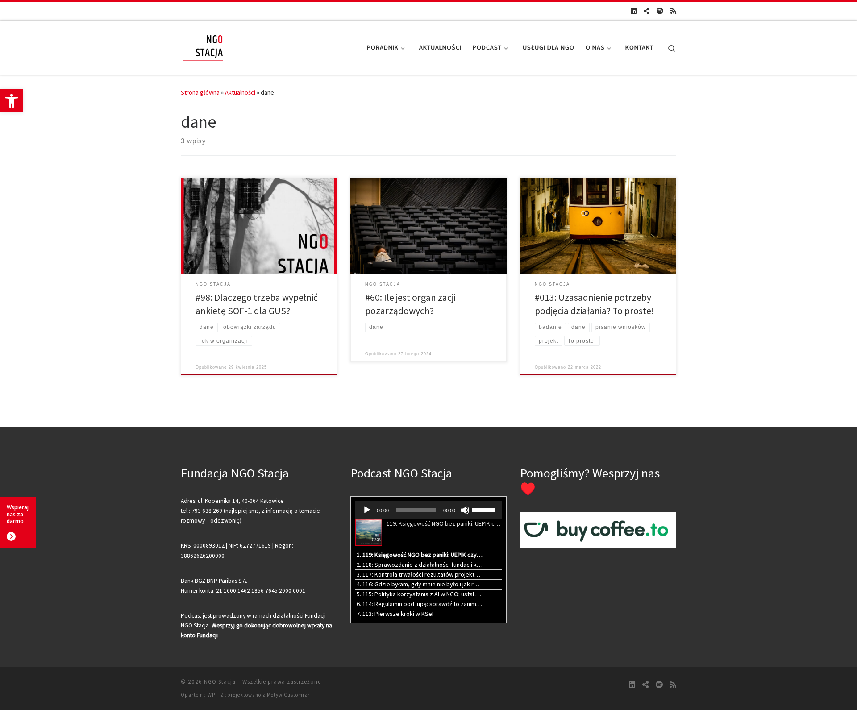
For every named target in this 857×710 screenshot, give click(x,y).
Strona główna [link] (200, 92)
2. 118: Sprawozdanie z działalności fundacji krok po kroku (420, 565)
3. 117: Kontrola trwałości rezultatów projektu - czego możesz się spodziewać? (420, 574)
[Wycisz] (465, 510)
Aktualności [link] (240, 92)
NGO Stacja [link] (220, 681)
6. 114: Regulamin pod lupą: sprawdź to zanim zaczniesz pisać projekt (420, 604)
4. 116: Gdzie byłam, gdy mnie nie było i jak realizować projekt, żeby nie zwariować (420, 584)
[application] (428, 510)
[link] (11, 100)
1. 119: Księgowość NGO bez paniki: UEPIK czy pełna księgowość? (420, 555)
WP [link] (211, 695)
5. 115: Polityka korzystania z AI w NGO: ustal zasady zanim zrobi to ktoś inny (420, 594)
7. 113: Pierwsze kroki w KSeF (396, 614)
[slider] (484, 509)
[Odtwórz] (366, 510)
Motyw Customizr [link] (288, 695)
